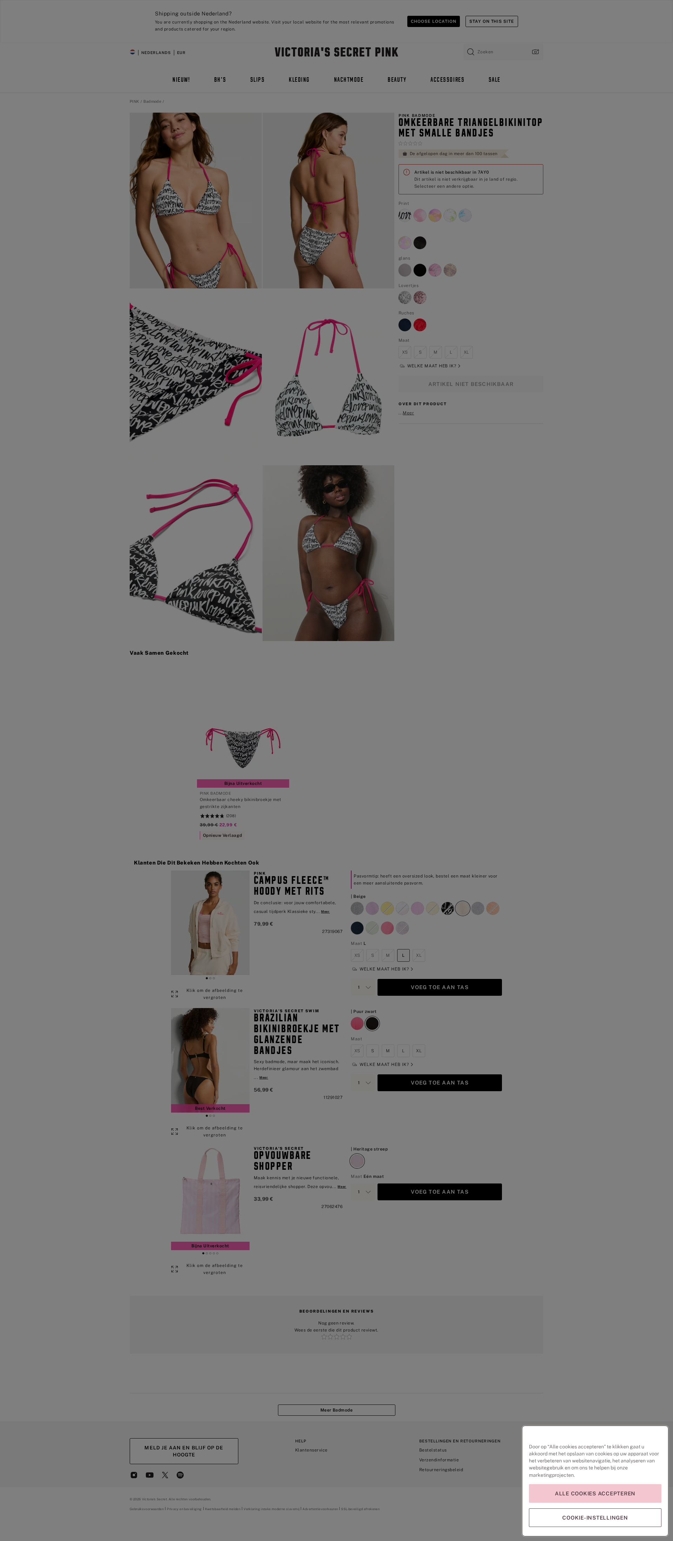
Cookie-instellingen (595, 1518)
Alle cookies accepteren (595, 1493)
